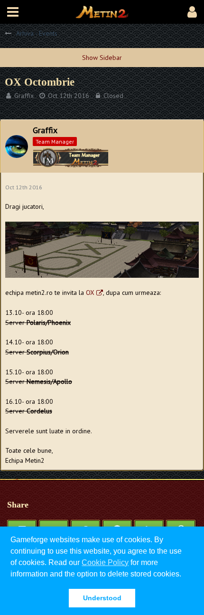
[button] (13, 12)
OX (90, 292)
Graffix (24, 95)
